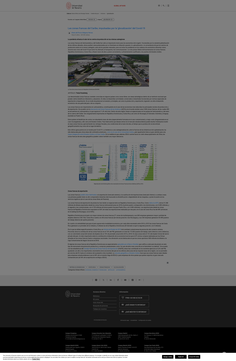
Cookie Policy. (36, 359)
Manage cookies (167, 356)
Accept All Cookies (194, 356)
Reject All (180, 356)
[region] (118, 357)
